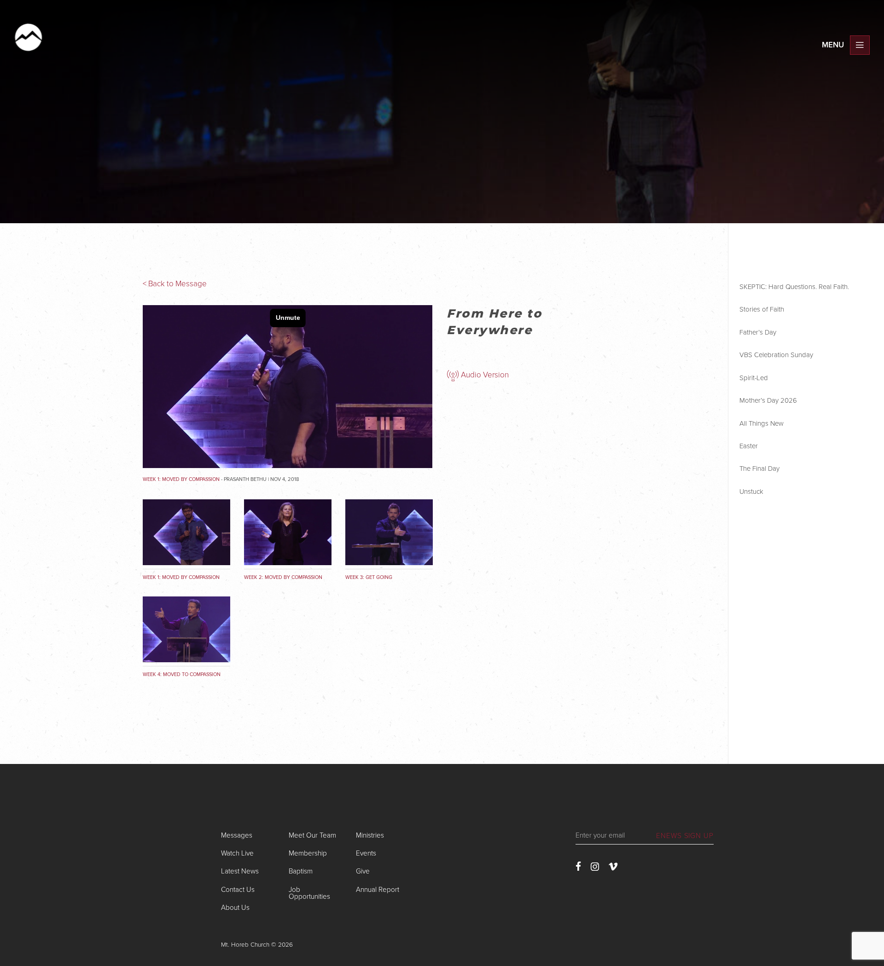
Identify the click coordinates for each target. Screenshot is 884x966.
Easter (748, 446)
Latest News (240, 871)
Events (366, 853)
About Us (235, 907)
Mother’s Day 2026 (768, 400)
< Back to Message (175, 284)
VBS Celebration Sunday (776, 355)
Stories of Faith (761, 309)
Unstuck (751, 491)
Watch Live (237, 853)
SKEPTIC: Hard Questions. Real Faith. (794, 287)
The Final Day (759, 468)
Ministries (370, 835)
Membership (308, 853)
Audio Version (484, 375)
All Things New (761, 423)
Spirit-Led (753, 378)
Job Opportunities (309, 893)
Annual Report (377, 889)
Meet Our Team (312, 835)
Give (363, 871)
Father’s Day (757, 332)
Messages (236, 835)
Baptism (301, 871)
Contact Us (238, 889)
